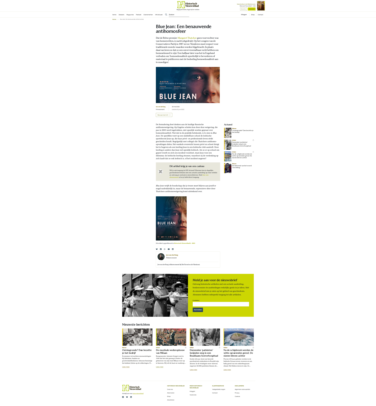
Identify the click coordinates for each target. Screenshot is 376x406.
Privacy (237, 393)
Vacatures (193, 395)
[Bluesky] (157, 249)
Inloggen (192, 391)
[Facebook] (161, 249)
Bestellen (243, 9)
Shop (253, 14)
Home (114, 19)
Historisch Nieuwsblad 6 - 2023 (184, 243)
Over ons (170, 389)
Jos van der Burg (160, 106)
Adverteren (170, 400)
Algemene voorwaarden (242, 389)
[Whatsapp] (164, 249)
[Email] (169, 249)
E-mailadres (196, 300)
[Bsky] (127, 397)
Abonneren (252, 9)
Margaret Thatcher (187, 38)
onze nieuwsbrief (138, 393)
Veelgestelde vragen (218, 389)
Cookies (237, 396)
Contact (260, 14)
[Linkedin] (173, 249)
